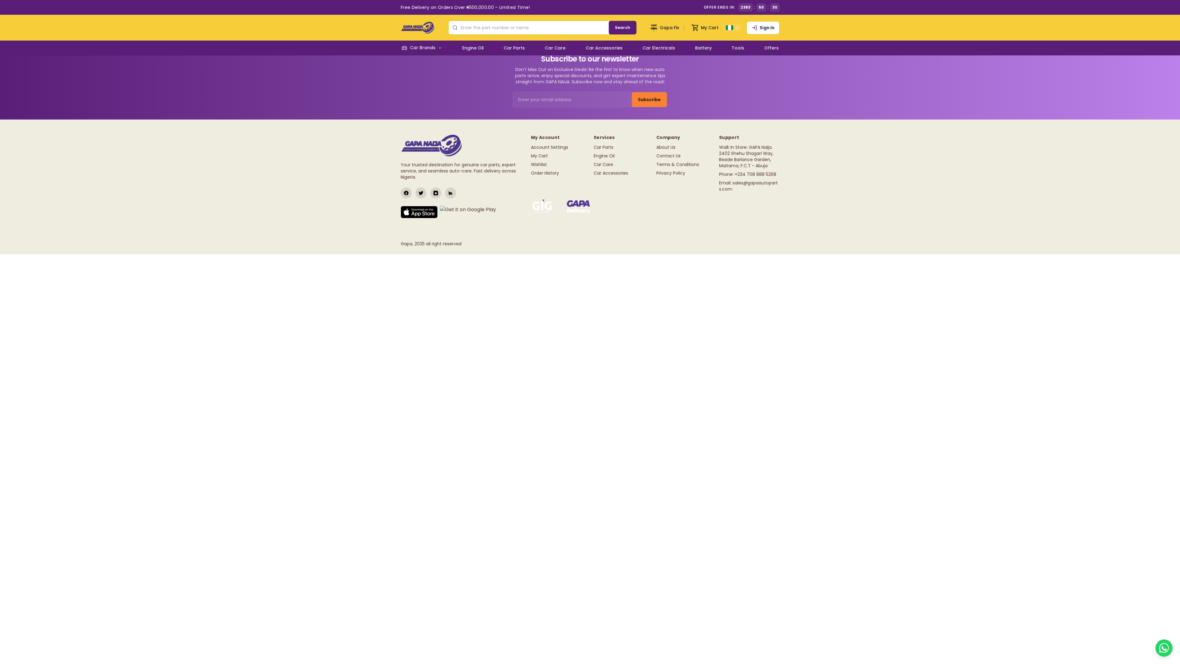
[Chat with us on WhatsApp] (1164, 648)
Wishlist (539, 164)
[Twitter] (421, 193)
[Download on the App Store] (419, 212)
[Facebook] (406, 193)
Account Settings (549, 147)
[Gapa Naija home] (418, 28)
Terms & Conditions (677, 164)
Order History (545, 173)
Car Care (603, 164)
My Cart (539, 156)
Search (622, 27)
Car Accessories (611, 173)
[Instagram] (435, 193)
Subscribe (649, 100)
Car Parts (603, 147)
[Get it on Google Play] (468, 212)
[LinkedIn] (450, 193)
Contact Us (668, 156)
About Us (665, 147)
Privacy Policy (670, 173)
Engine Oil (604, 156)
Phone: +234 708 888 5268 (747, 174)
